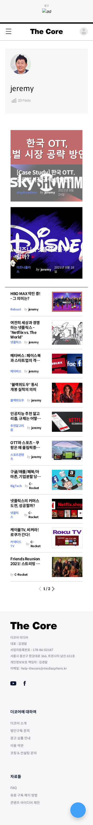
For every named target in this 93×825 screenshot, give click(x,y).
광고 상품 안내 (20, 738)
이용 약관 (17, 745)
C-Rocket (34, 486)
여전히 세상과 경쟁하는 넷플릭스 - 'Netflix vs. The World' (25, 330)
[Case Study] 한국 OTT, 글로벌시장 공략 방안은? (46, 176)
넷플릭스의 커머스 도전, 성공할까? (24, 503)
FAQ (13, 788)
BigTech (16, 486)
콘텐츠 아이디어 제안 (25, 802)
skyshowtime (27, 192)
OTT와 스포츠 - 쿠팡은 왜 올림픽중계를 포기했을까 (25, 447)
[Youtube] (13, 683)
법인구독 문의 (20, 730)
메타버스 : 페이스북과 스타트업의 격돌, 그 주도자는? (25, 360)
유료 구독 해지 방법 (23, 795)
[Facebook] (25, 683)
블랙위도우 (17, 400)
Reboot (15, 309)
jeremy (49, 192)
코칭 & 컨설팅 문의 (23, 753)
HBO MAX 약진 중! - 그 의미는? (25, 296)
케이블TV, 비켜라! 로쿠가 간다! (24, 532)
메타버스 (15, 371)
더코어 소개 (18, 723)
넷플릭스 (15, 342)
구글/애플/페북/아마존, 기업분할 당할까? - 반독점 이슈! (25, 476)
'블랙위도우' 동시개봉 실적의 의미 (24, 387)
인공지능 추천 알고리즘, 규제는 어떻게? (25, 418)
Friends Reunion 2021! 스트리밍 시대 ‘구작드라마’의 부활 (25, 566)
